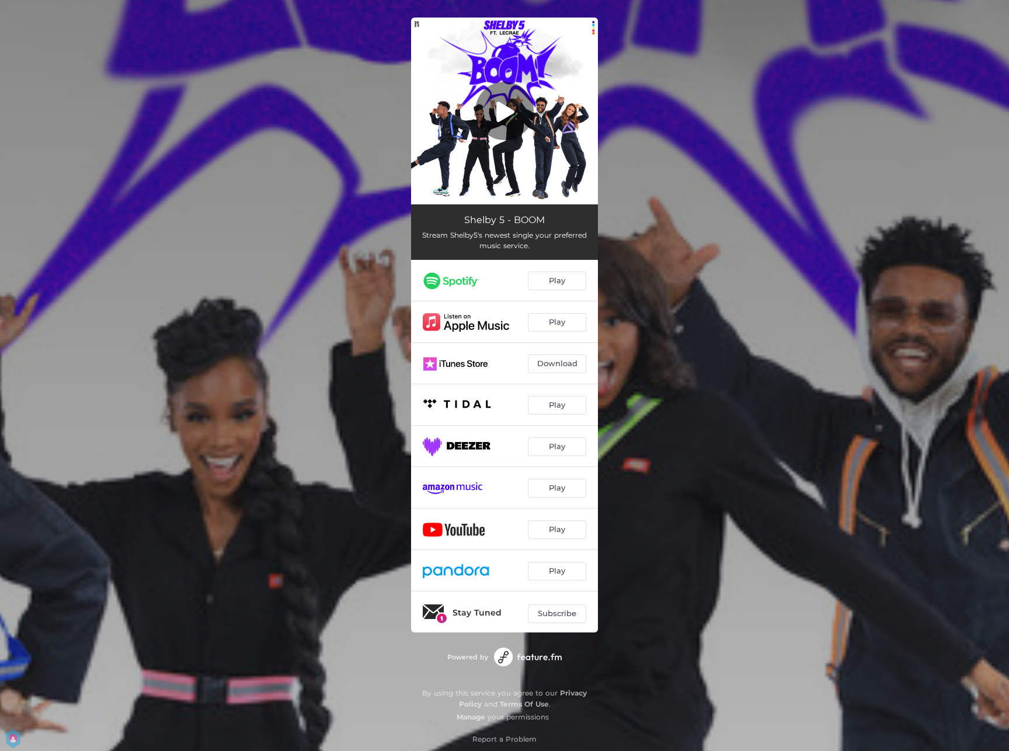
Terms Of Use (524, 704)
